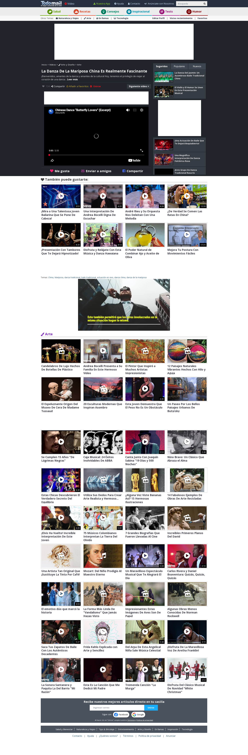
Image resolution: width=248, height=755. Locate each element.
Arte (89, 18)
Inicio (44, 64)
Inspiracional (141, 11)
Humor (197, 11)
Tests (168, 11)
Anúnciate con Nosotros (161, 3)
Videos (52, 64)
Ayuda (120, 3)
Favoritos (202, 18)
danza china (119, 277)
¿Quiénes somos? (108, 735)
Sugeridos (161, 66)
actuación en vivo (105, 277)
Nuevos (197, 66)
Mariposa (59, 277)
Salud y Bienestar (64, 729)
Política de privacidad (144, 720)
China (50, 277)
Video (70, 3)
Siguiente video (138, 86)
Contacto (135, 3)
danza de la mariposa (137, 277)
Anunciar (171, 735)
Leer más (72, 79)
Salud (57, 11)
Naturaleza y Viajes (69, 18)
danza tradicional (72, 277)
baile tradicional (88, 277)
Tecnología (122, 18)
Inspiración (172, 729)
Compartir (59, 86)
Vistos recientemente (181, 18)
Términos (131, 720)
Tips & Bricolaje (106, 729)
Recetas (84, 11)
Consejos (112, 11)
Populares (179, 66)
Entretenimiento (126, 729)
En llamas (104, 18)
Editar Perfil (158, 18)
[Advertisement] (124, 42)
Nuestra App (103, 3)
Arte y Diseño (68, 64)
